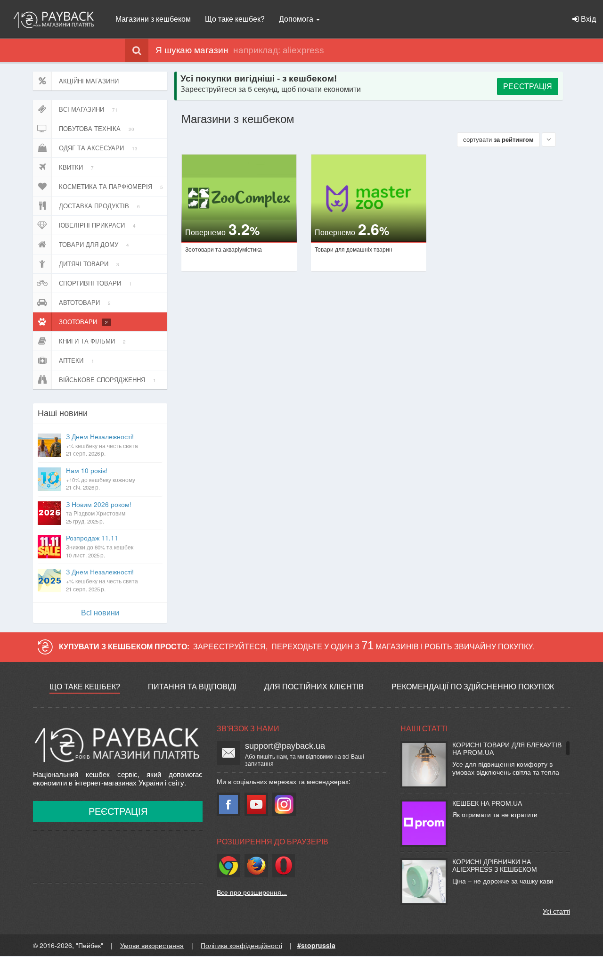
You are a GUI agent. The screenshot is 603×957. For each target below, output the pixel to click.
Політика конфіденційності (241, 945)
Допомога (297, 18)
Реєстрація (118, 811)
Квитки (76, 167)
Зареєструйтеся (229, 646)
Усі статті (556, 911)
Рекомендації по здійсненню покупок (472, 687)
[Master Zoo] (368, 198)
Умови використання (152, 945)
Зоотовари (83, 321)
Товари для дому (94, 244)
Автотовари (85, 302)
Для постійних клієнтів (314, 687)
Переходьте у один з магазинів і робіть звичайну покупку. (403, 646)
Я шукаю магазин (191, 50)
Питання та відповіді (192, 687)
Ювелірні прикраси (97, 225)
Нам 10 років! (100, 478)
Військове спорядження (107, 379)
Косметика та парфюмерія (111, 186)
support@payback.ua (285, 746)
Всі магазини (88, 109)
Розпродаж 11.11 (99, 545)
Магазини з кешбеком (153, 18)
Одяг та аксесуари (98, 147)
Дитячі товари (89, 263)
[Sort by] (549, 139)
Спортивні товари (95, 282)
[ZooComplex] (239, 198)
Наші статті (424, 729)
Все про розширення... (252, 892)
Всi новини (100, 612)
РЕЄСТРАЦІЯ (527, 86)
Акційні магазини (89, 80)
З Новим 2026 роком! (98, 512)
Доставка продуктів (99, 205)
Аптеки (76, 360)
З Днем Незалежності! (102, 444)
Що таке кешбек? (235, 18)
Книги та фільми (92, 340)
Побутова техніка (96, 128)
